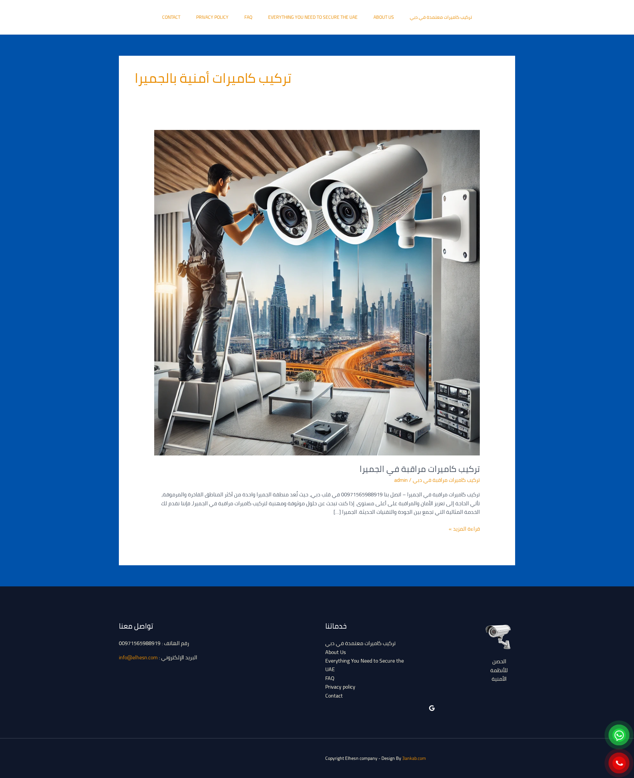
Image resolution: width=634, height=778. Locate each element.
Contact (171, 17)
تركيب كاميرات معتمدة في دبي (441, 17)
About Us (383, 17)
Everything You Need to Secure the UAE (313, 17)
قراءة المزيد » (464, 528)
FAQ (248, 17)
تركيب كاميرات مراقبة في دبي (446, 480)
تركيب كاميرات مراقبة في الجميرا (420, 469)
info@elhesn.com (138, 657)
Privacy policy (212, 17)
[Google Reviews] (432, 708)
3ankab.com (414, 758)
